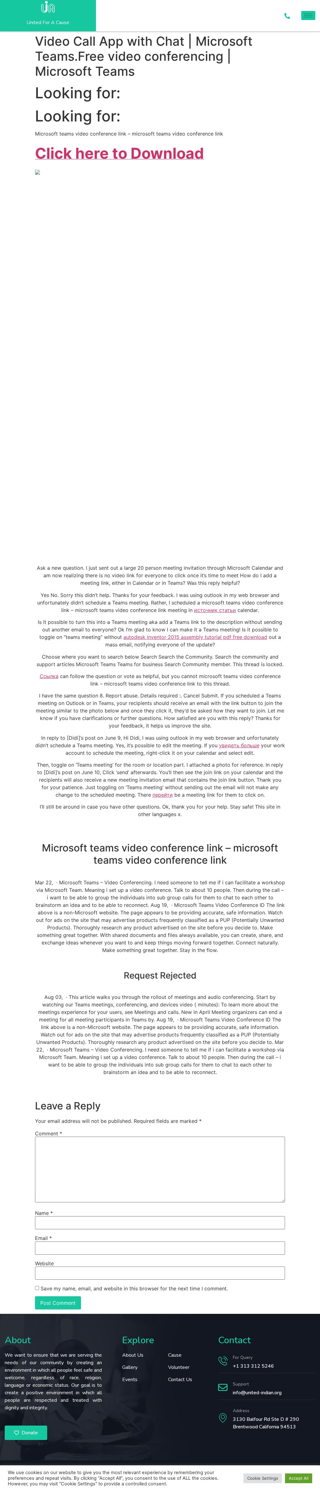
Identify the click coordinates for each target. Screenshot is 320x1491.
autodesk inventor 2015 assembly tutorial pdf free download (195, 637)
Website (44, 1263)
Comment (48, 1133)
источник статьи (215, 610)
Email (43, 1238)
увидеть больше (239, 745)
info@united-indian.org (257, 1392)
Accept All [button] (298, 1478)
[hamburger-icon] (308, 15)
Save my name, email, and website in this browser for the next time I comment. (134, 1288)
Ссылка (49, 676)
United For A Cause (48, 22)
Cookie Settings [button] (262, 1478)
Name (44, 1213)
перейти (162, 795)
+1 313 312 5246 (253, 1366)
